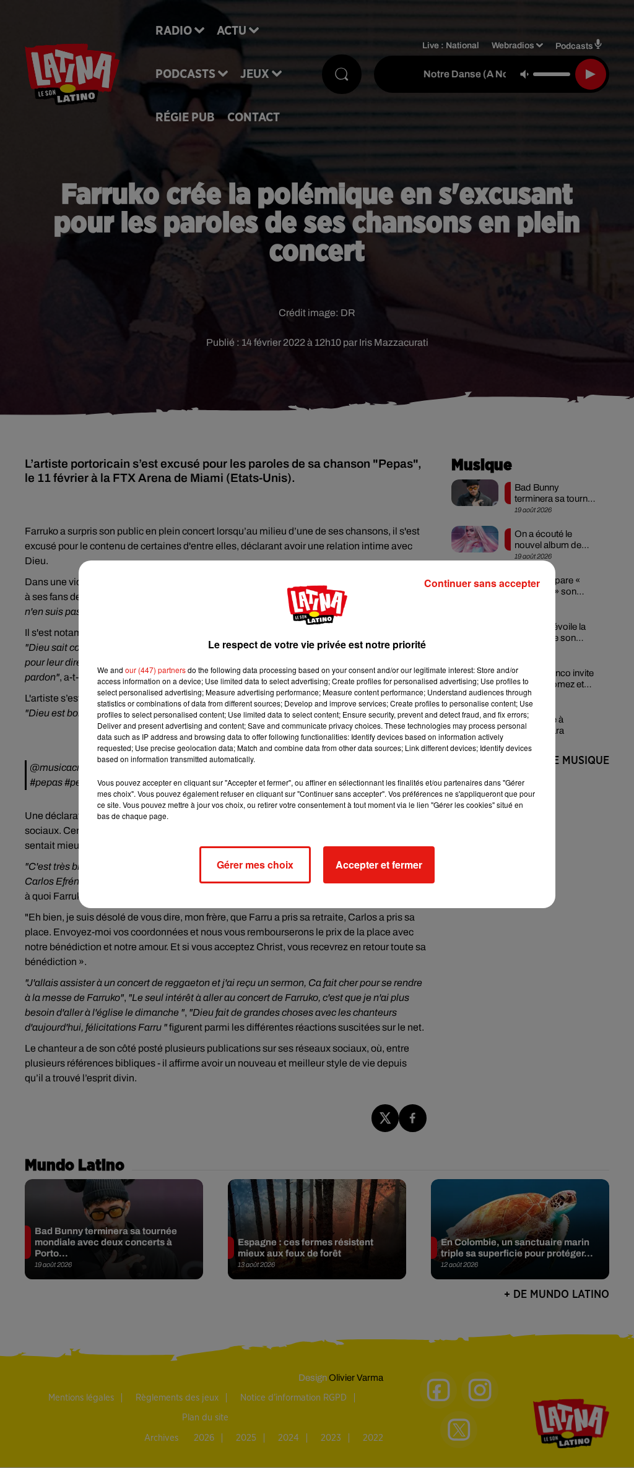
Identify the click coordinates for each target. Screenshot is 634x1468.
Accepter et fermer (379, 864)
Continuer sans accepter (482, 583)
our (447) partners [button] (155, 669)
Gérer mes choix (255, 864)
